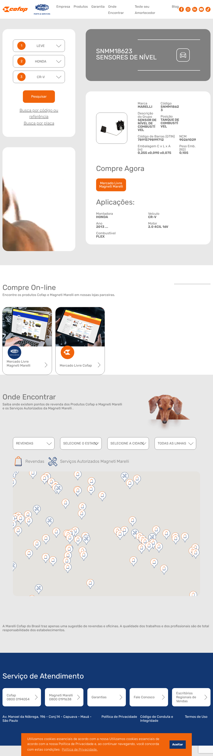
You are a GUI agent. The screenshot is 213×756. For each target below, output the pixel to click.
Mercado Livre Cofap (76, 365)
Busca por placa (39, 123)
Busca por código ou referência (39, 113)
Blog (175, 7)
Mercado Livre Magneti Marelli (111, 184)
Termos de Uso (196, 717)
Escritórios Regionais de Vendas (186, 697)
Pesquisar (39, 96)
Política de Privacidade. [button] (80, 749)
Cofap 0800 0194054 (18, 697)
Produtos (81, 7)
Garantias (99, 697)
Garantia (98, 7)
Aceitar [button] (177, 744)
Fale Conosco (144, 697)
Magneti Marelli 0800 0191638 (61, 697)
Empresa (63, 7)
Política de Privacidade (119, 717)
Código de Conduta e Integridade (156, 719)
